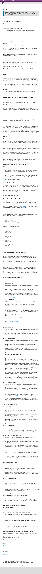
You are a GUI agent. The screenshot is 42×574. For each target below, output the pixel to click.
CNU (25, 561)
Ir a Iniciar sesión (23, 13)
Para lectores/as (5, 553)
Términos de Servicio (19, 203)
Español (4, 546)
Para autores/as (5, 554)
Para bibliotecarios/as (6, 556)
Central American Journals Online (9, 0)
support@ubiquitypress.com (18, 395)
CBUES (30, 561)
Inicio (4, 6)
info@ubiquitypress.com (17, 249)
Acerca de (25, 565)
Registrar (6, 14)
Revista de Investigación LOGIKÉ (10, 3)
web (12, 292)
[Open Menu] (3, 3)
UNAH (27, 561)
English (4, 545)
